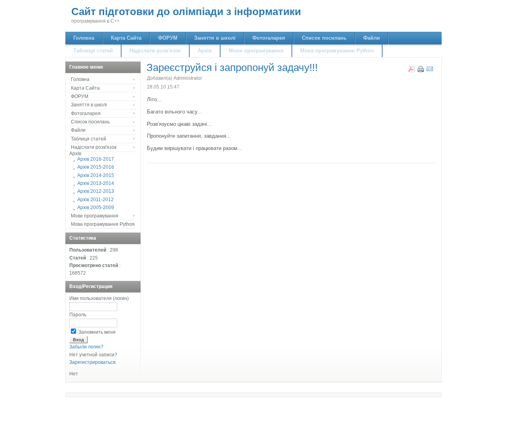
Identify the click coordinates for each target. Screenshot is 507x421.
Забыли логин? (86, 347)
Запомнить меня (97, 332)
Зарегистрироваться (92, 362)
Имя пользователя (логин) (99, 298)
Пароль (77, 314)
